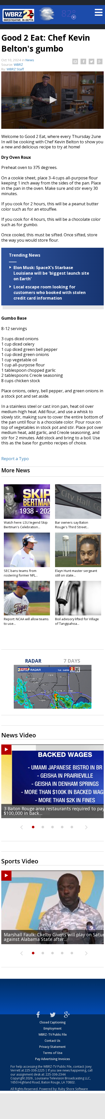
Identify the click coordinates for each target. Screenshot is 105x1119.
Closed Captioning (53, 1022)
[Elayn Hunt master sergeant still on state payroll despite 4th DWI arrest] (78, 550)
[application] (52, 100)
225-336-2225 (35, 1070)
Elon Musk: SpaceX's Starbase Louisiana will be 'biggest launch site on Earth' (51, 273)
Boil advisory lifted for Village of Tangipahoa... (77, 621)
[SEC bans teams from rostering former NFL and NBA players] (27, 550)
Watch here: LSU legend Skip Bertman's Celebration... (26, 524)
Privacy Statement (52, 1047)
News (29, 60)
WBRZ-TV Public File (52, 1034)
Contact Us (52, 1040)
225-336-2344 (55, 1074)
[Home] (19, 15)
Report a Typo (15, 458)
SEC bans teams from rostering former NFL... (21, 573)
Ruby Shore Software (73, 1089)
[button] (52, 99)
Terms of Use (52, 1053)
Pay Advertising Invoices (52, 1059)
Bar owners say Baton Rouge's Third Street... (72, 524)
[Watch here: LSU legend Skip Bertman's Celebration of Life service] (27, 501)
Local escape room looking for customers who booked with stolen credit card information (50, 292)
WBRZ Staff (15, 69)
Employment (53, 1028)
